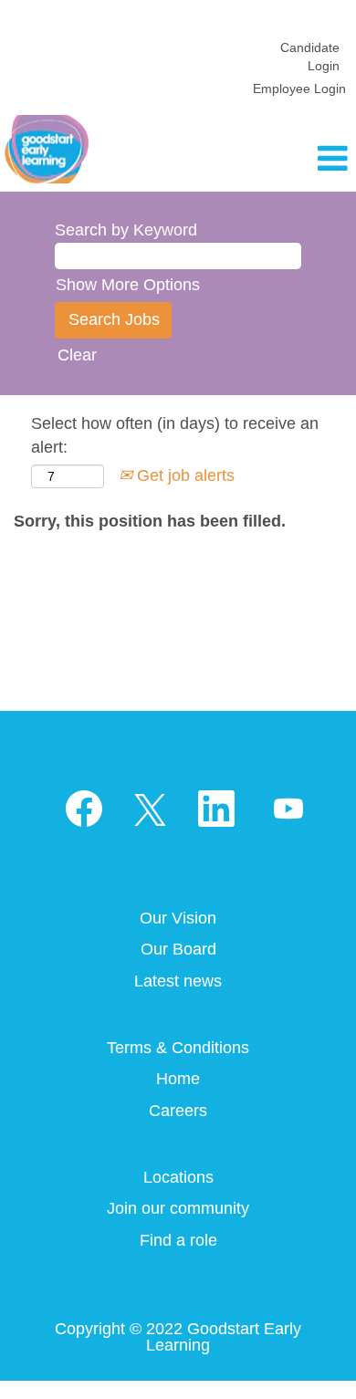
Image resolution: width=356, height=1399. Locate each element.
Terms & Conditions (178, 1048)
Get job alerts (183, 475)
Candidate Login (310, 56)
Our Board (178, 949)
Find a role (178, 1240)
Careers (178, 1110)
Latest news (178, 981)
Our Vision (178, 918)
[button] (296, 159)
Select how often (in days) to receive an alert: (175, 435)
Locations (178, 1177)
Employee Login (299, 88)
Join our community (178, 1208)
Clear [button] (77, 355)
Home (178, 1079)
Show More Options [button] (128, 285)
